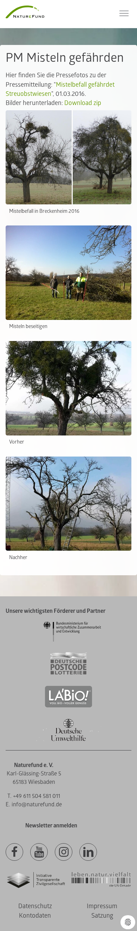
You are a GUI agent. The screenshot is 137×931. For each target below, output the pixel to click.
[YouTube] (39, 852)
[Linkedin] (88, 852)
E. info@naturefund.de (34, 804)
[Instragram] (63, 852)
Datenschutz (35, 906)
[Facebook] (14, 852)
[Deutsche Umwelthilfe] (68, 739)
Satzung (102, 915)
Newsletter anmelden (51, 825)
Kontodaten (35, 915)
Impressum (102, 906)
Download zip (82, 103)
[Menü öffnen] (124, 13)
